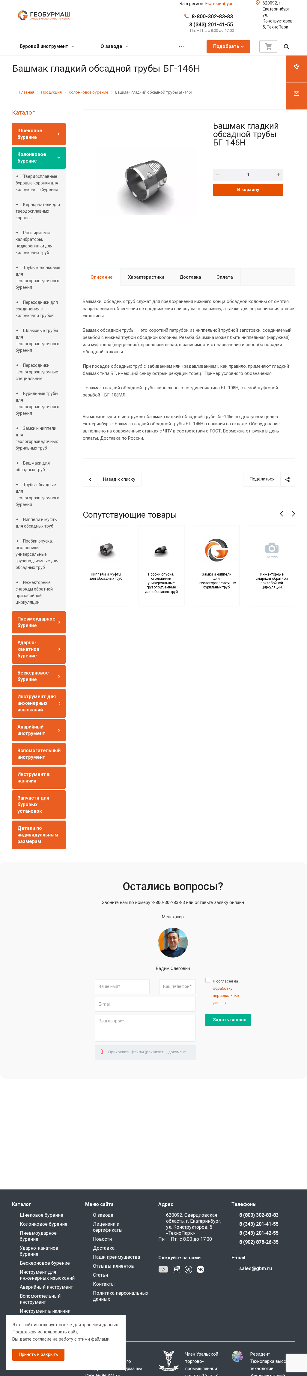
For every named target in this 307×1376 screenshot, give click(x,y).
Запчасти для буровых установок (33, 804)
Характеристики (146, 277)
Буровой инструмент (45, 46)
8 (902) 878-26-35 (259, 1242)
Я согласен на (226, 992)
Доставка (190, 277)
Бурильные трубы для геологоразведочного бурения (37, 403)
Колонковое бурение (43, 1224)
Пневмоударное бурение (38, 1236)
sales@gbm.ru (255, 1268)
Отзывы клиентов (113, 1266)
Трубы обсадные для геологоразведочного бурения (37, 494)
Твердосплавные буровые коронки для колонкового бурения (37, 183)
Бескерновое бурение (45, 1263)
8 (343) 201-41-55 (211, 24)
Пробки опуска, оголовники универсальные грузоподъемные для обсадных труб (37, 554)
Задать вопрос (229, 1019)
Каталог (23, 112)
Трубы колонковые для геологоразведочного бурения (38, 277)
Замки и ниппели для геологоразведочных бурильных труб (37, 438)
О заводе (112, 46)
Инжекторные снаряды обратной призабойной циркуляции (34, 592)
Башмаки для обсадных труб (33, 466)
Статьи (100, 1275)
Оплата (224, 277)
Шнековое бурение (41, 1215)
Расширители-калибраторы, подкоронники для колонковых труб (34, 242)
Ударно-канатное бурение (28, 649)
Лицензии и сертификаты (108, 1227)
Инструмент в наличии (45, 1311)
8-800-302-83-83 (212, 16)
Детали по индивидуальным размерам (37, 834)
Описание (102, 277)
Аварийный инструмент (46, 1287)
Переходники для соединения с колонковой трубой (37, 309)
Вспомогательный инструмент (40, 1299)
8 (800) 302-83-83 (259, 1215)
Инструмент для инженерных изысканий (36, 703)
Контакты (104, 1284)
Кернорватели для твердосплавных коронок (38, 211)
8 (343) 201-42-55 (259, 1233)
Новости (102, 1239)
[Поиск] (286, 46)
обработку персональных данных (226, 995)
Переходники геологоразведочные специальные (37, 372)
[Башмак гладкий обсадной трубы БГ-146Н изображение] (146, 181)
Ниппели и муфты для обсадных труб (37, 522)
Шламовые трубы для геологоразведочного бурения (37, 340)
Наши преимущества (116, 1257)
